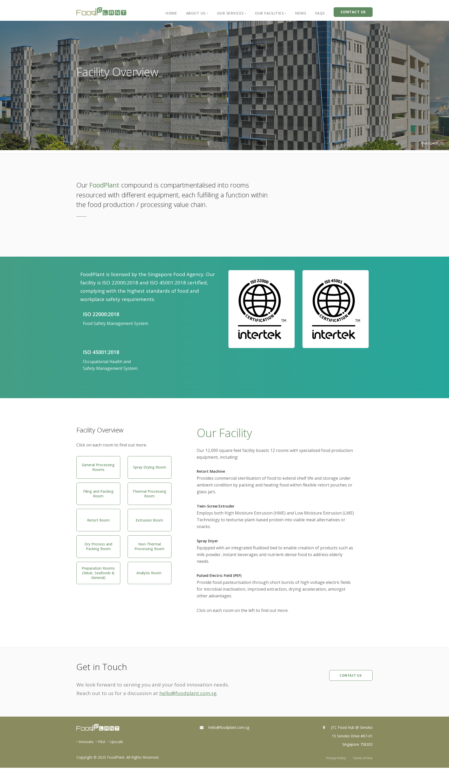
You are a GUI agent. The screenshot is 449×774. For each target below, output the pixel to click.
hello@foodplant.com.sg (187, 693)
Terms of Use (363, 758)
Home (171, 13)
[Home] (101, 11)
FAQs (320, 13)
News (300, 13)
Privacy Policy (336, 758)
